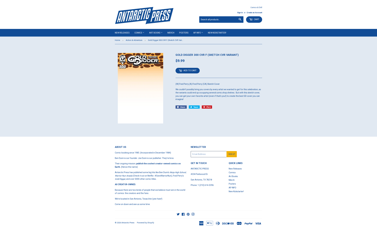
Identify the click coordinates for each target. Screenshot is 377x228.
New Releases (122, 33)
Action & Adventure (134, 40)
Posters (183, 33)
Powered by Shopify (145, 223)
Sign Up (231, 154)
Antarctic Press (127, 223)
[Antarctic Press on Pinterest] (188, 214)
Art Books (155, 33)
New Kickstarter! (217, 33)
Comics (138, 33)
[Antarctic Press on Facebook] (183, 214)
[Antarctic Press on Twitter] (178, 214)
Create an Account (254, 13)
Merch (170, 33)
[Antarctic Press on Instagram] (193, 214)
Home (117, 40)
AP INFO (197, 33)
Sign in (240, 13)
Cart (256, 19)
